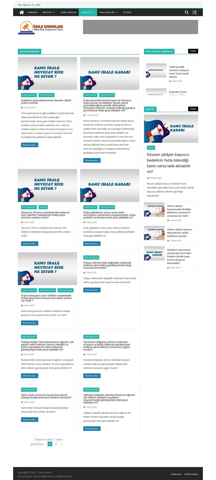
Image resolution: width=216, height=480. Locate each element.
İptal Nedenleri (46, 95)
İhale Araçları (107, 12)
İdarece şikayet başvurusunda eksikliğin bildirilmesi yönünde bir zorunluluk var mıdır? (179, 210)
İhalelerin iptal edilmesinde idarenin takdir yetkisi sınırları (46, 102)
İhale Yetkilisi (90, 95)
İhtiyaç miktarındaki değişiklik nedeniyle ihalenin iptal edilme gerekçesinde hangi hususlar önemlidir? (107, 265)
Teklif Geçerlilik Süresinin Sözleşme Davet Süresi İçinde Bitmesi (179, 71)
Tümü (193, 50)
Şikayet (151, 148)
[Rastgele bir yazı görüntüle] (194, 12)
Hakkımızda (176, 474)
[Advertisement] (140, 27)
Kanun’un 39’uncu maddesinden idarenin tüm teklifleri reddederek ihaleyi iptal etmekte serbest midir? (45, 215)
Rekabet (43, 207)
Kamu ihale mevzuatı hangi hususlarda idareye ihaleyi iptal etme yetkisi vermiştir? (46, 396)
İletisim (127, 12)
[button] (53, 12)
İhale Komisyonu (47, 290)
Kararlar (86, 12)
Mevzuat (47, 12)
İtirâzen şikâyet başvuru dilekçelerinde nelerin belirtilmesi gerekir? (179, 233)
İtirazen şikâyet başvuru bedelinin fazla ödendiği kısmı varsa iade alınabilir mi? (169, 163)
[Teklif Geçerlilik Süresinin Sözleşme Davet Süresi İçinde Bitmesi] (156, 70)
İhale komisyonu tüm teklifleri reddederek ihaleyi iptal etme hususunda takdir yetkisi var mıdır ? (46, 298)
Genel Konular (68, 12)
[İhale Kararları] (21, 12)
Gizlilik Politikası (191, 474)
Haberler (33, 12)
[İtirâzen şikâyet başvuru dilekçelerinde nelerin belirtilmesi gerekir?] (154, 235)
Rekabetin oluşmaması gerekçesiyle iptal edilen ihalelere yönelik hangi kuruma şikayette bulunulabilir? (179, 256)
